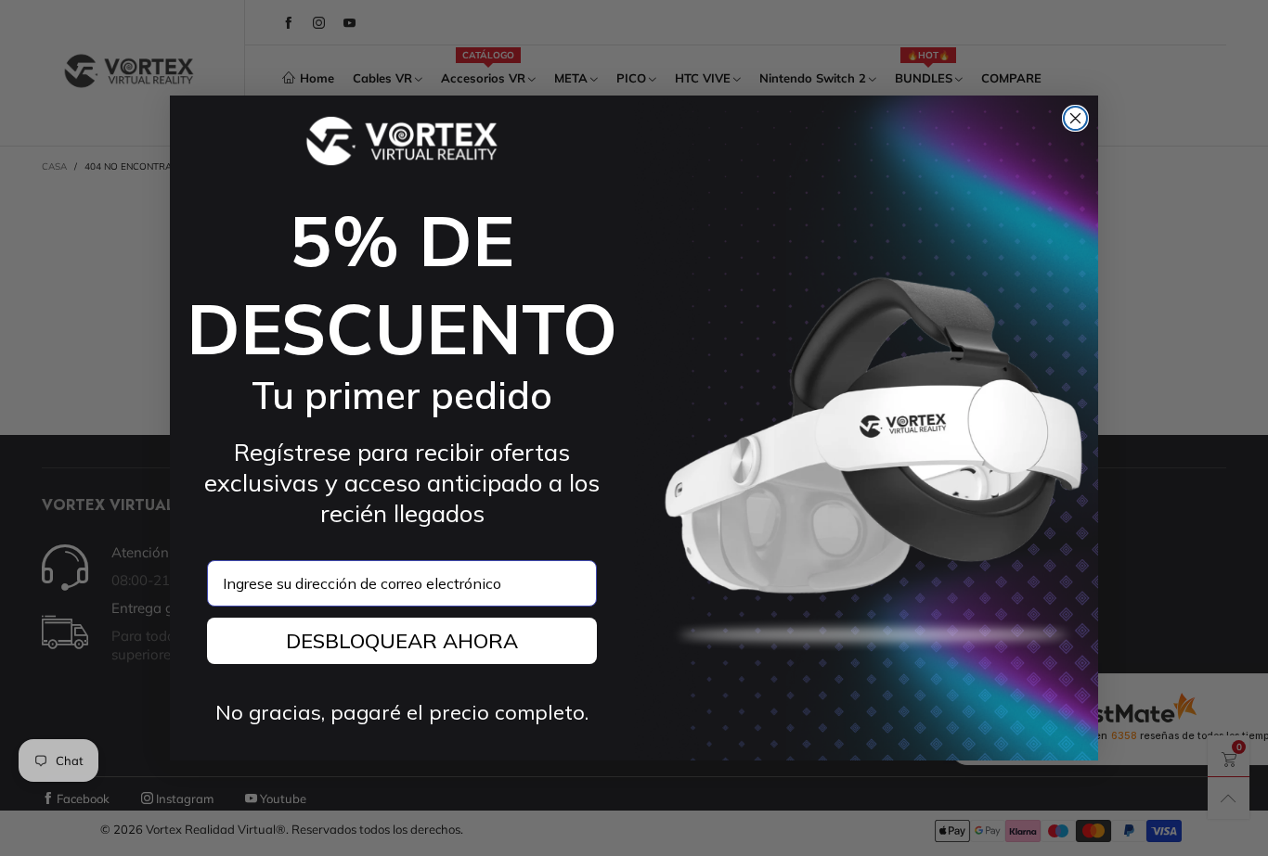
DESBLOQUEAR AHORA (402, 641)
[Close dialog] (1075, 118)
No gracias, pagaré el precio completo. (402, 712)
